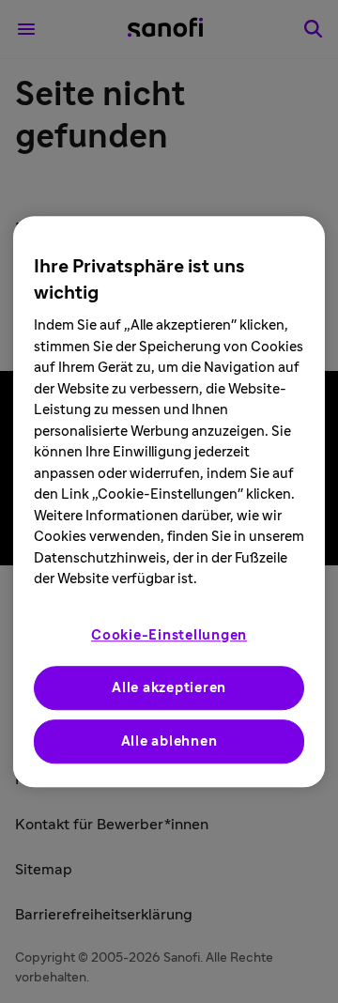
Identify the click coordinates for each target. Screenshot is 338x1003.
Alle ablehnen (169, 741)
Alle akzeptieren (169, 688)
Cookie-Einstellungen (169, 635)
